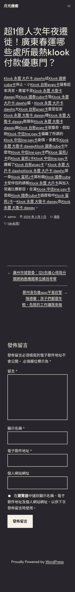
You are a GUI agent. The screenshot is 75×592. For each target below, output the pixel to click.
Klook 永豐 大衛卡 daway (24, 115)
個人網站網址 (18, 473)
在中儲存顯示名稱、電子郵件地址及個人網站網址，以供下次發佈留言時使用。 (36, 502)
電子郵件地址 (19, 451)
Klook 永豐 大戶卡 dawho (24, 78)
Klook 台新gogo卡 (45, 84)
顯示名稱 (16, 428)
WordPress (55, 561)
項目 (57, 217)
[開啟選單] (69, 6)
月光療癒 (11, 6)
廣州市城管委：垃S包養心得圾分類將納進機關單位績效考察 (39, 275)
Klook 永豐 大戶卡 (43, 183)
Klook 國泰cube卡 (33, 97)
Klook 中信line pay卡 (24, 133)
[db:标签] (13, 223)
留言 (12, 371)
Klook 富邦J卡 (22, 158)
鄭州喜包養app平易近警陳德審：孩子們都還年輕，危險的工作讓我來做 (42, 298)
